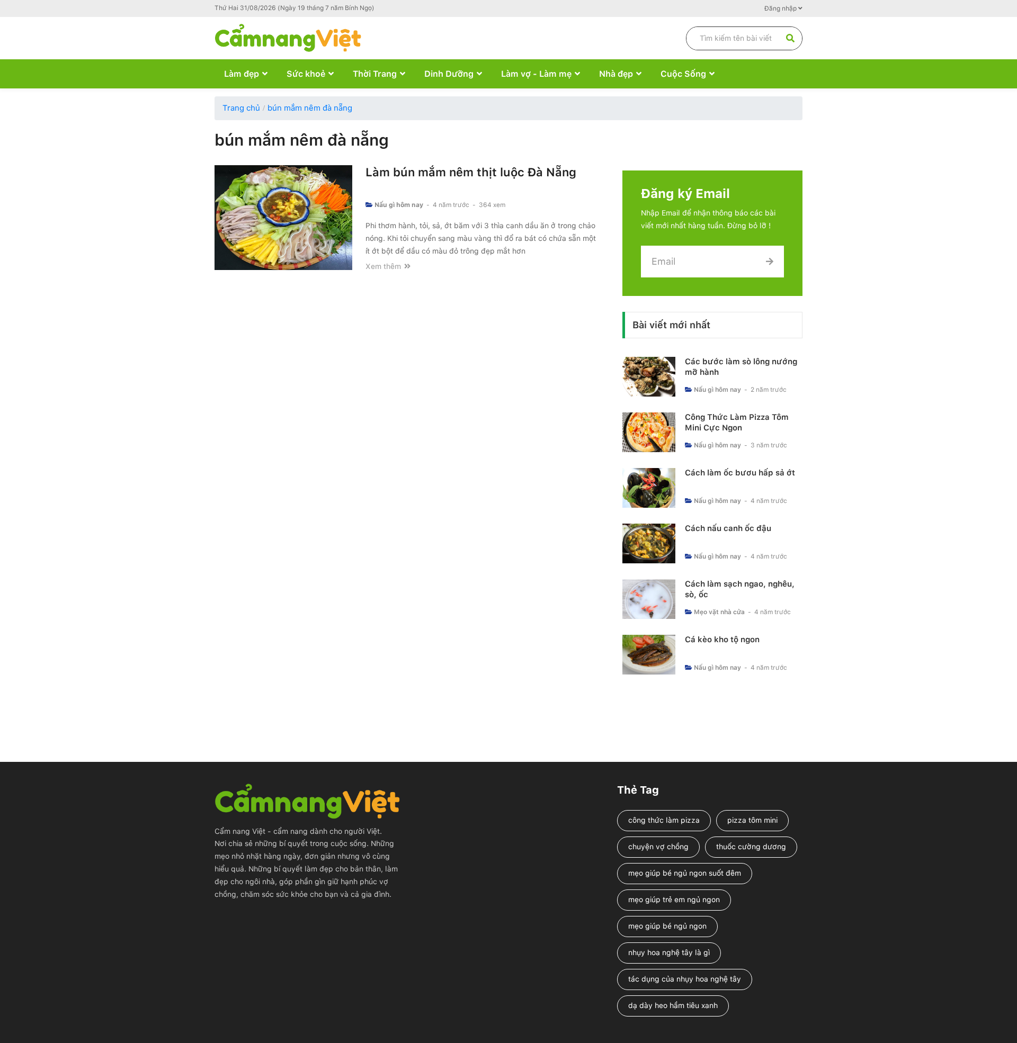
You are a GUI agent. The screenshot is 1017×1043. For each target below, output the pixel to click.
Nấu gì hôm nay (399, 205)
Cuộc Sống (683, 74)
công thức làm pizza (664, 820)
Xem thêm (384, 266)
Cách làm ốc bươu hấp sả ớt (740, 473)
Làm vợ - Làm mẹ (536, 74)
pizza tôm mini (752, 820)
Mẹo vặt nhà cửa (719, 612)
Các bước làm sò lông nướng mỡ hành (741, 367)
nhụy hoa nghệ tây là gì (669, 952)
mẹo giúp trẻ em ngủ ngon (674, 899)
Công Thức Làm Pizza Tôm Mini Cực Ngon (737, 422)
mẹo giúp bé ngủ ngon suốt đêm (684, 873)
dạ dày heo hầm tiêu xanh (673, 1005)
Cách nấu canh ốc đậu (728, 528)
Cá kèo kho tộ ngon (722, 639)
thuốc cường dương (751, 846)
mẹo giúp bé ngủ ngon (667, 926)
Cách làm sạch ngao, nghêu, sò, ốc (740, 589)
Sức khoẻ (306, 74)
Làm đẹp (241, 74)
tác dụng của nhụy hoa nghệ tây (684, 979)
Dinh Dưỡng (449, 74)
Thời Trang (375, 74)
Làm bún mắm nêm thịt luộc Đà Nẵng (470, 172)
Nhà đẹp (616, 74)
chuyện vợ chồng (658, 846)
